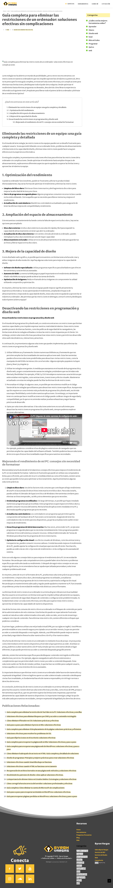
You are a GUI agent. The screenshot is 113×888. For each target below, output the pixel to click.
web (8, 11)
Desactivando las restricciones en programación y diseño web (33, 119)
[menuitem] (70, 3)
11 (64, 862)
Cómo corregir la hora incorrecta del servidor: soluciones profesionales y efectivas (39, 783)
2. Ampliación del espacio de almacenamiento (26, 113)
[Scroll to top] (109, 881)
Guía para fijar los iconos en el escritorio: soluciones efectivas (31, 738)
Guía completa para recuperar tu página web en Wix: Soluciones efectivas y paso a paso (41, 742)
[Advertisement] (42, 45)
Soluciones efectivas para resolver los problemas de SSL (29, 733)
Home (4, 11)
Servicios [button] (70, 4)
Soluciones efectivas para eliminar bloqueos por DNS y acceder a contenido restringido (41, 716)
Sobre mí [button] (95, 4)
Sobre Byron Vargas (101, 850)
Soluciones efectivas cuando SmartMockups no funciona (29, 762)
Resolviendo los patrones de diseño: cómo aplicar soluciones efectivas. (35, 775)
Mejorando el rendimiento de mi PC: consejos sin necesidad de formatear (45, 122)
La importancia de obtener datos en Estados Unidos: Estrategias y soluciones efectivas (41, 779)
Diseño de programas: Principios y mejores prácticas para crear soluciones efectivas (40, 758)
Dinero (79, 866)
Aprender (80, 863)
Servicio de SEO (100, 852)
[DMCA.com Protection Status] (100, 863)
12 (66, 862)
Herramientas (81, 832)
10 (63, 862)
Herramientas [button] (83, 4)
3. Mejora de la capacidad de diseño (23, 116)
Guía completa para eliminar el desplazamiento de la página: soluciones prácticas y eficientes (44, 729)
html (78, 871)
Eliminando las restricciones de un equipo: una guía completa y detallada (37, 107)
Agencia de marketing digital (23, 29)
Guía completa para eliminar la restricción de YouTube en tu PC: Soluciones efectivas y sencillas (44, 712)
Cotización (106, 4)
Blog (78, 838)
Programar (80, 877)
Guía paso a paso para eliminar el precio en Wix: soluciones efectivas (34, 725)
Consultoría (99, 860)
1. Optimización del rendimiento (21, 110)
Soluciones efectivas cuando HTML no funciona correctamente (32, 766)
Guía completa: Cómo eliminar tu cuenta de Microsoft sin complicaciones (36, 788)
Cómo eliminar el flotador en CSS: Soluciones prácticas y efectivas (33, 721)
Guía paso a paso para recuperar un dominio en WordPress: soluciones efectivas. (39, 792)
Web (77, 840)
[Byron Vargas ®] (10, 3)
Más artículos (81, 874)
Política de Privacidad (64, 858)
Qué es (79, 880)
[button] (9, 868)
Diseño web (81, 869)
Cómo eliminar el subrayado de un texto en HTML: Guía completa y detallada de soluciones (43, 753)
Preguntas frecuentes (84, 835)
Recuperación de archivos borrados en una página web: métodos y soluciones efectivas (41, 771)
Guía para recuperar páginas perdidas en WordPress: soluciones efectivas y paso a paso (42, 796)
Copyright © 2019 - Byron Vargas (57, 856)
